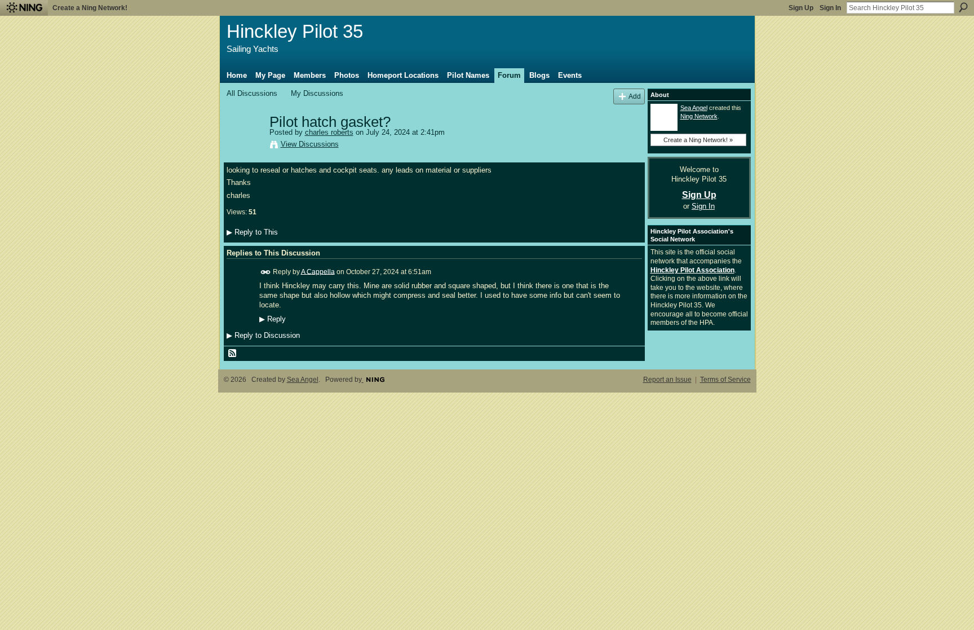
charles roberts (329, 132)
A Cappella (318, 271)
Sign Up (801, 8)
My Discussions (317, 93)
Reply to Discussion (263, 335)
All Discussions (252, 93)
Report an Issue (667, 380)
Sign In (830, 8)
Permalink (265, 272)
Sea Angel (693, 107)
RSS (233, 354)
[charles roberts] (245, 146)
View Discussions (310, 144)
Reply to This (252, 232)
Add (634, 96)
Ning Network (699, 116)
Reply (272, 319)
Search (963, 7)
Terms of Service (725, 380)
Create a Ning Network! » (698, 139)
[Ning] (24, 8)
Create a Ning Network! (89, 8)
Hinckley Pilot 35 (295, 31)
